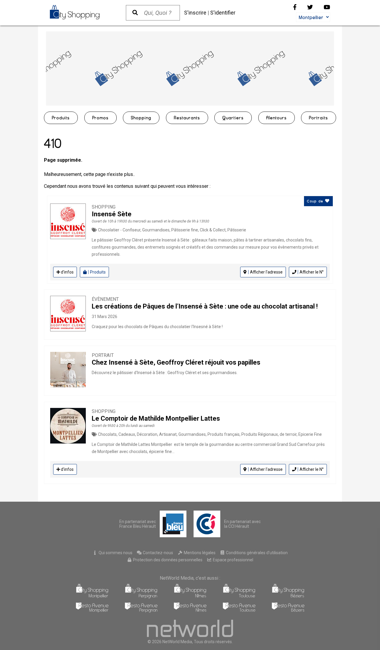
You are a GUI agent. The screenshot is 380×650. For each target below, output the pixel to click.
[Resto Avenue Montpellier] (92, 611)
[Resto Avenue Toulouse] (239, 611)
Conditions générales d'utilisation (256, 552)
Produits (61, 117)
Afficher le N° (312, 272)
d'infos (67, 272)
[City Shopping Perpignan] (141, 597)
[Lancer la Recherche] (135, 12)
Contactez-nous (157, 552)
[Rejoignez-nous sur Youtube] (327, 7)
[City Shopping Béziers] (288, 597)
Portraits (318, 117)
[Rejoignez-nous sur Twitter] (310, 7)
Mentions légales (199, 552)
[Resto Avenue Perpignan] (141, 611)
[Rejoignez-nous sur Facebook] (295, 7)
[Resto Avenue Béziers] (288, 611)
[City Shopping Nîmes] (190, 597)
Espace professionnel (232, 559)
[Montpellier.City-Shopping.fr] (82, 12)
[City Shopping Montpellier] (92, 597)
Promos (100, 117)
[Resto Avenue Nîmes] (190, 611)
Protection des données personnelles (167, 559)
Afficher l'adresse (266, 272)
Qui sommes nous (115, 552)
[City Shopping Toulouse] (239, 597)
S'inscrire (195, 12)
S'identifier (222, 12)
